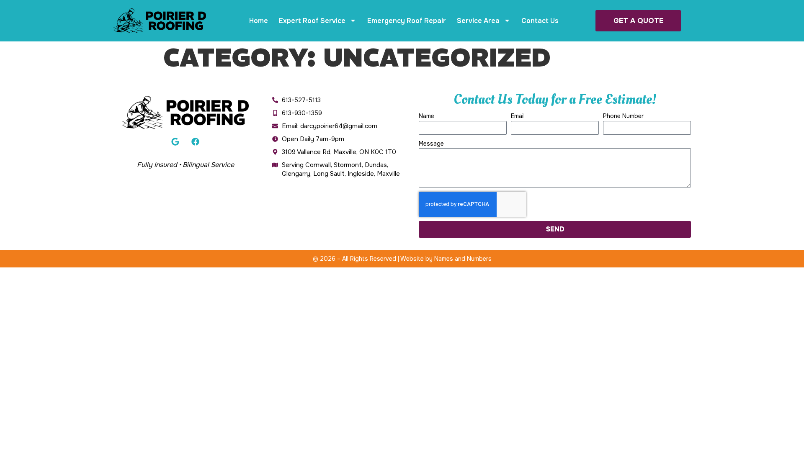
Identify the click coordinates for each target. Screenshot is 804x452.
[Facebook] (195, 142)
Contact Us (540, 20)
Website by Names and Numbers (446, 258)
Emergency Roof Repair (406, 20)
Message (431, 143)
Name (426, 116)
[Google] (175, 142)
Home (258, 20)
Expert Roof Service (312, 20)
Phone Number (623, 116)
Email (518, 116)
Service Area (478, 20)
